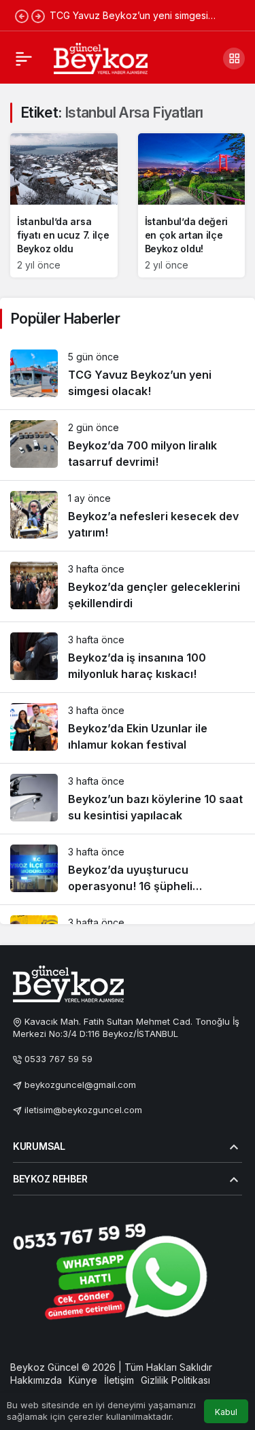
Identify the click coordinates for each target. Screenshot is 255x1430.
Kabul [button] (226, 1412)
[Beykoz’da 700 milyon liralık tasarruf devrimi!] (127, 445)
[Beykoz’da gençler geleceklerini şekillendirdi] (127, 586)
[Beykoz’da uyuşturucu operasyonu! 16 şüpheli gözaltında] (127, 869)
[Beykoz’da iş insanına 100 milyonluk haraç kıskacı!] (127, 657)
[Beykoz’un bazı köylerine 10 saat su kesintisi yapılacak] (127, 799)
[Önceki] (22, 15)
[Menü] (23, 58)
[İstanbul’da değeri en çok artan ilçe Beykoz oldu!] (191, 205)
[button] (234, 58)
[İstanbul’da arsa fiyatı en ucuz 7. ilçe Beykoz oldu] (64, 205)
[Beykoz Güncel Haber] (101, 57)
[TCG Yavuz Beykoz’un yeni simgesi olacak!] (127, 374)
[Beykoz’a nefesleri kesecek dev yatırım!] (127, 516)
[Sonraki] (38, 15)
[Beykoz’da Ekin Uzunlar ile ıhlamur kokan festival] (127, 728)
